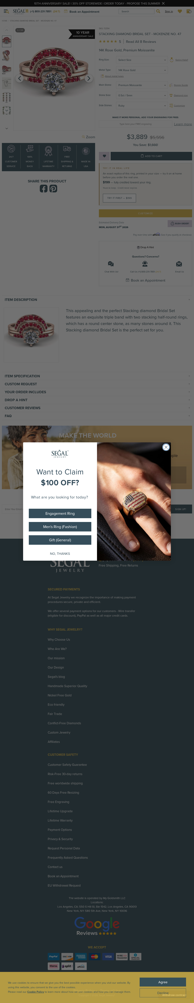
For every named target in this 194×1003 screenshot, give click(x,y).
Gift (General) (60, 540)
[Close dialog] (166, 447)
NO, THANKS (60, 553)
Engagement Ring (60, 513)
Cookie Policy (35, 992)
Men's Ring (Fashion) (60, 526)
